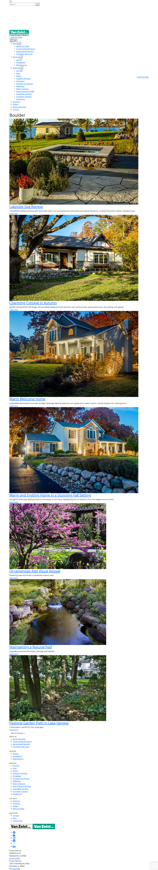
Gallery (15, 104)
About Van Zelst (22, 46)
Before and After (19, 107)
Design (19, 60)
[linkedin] (14, 846)
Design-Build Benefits (25, 51)
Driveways (20, 81)
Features (16, 68)
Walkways (20, 86)
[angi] (14, 843)
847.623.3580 (16, 37)
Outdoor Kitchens (23, 78)
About (15, 43)
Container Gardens (24, 96)
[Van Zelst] (32, 827)
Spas (18, 73)
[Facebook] (14, 840)
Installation (20, 62)
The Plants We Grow (24, 54)
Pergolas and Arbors (24, 84)
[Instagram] (14, 838)
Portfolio (16, 102)
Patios (18, 76)
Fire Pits (19, 71)
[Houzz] (14, 835)
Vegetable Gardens (24, 94)
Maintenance (21, 65)
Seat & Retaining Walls (25, 91)
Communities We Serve (25, 49)
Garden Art (20, 99)
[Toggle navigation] (13, 40)
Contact (16, 109)
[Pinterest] (14, 832)
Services (16, 57)
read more (13, 213)
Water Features (22, 89)
